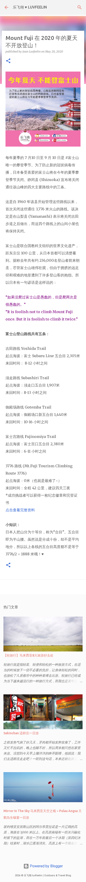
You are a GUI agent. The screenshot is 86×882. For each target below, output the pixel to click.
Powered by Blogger (46, 866)
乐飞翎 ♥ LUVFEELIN (30, 7)
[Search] (79, 7)
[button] (8, 61)
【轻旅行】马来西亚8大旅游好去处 (28, 655)
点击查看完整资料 (20, 510)
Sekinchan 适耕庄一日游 (21, 733)
